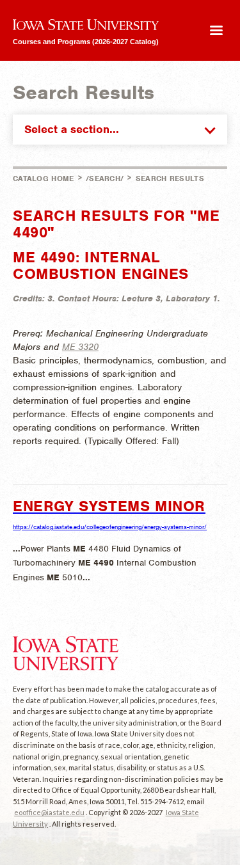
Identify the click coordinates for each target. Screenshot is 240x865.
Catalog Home (43, 178)
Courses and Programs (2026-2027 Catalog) (86, 41)
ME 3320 (80, 347)
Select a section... (71, 129)
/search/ (105, 178)
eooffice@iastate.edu (49, 812)
